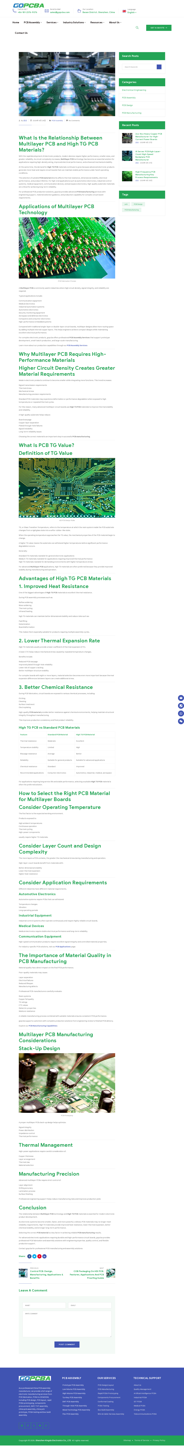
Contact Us (21, 33)
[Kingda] (29, 5)
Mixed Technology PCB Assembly (76, 1410)
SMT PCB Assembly (70, 1401)
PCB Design (127, 105)
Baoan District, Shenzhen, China (99, 12)
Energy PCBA (139, 1410)
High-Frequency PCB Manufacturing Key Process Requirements (146, 175)
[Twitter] (34, 1256)
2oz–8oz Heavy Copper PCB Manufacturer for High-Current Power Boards (148, 137)
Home (16, 22)
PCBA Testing (103, 1405)
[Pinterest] (39, 1256)
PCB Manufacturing (131, 113)
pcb (126, 204)
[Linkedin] (22, 1426)
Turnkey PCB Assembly (72, 1397)
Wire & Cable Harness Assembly (111, 1414)
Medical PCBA (139, 1405)
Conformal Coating (105, 1401)
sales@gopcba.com (60, 12)
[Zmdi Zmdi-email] (181, 698)
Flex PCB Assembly (70, 1414)
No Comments (74, 120)
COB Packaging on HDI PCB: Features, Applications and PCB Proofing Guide (87, 1274)
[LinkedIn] (44, 1256)
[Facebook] (29, 1256)
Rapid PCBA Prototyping (108, 1393)
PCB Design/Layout (106, 1385)
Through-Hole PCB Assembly (74, 1405)
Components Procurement (109, 1397)
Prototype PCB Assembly (73, 1385)
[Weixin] (181, 721)
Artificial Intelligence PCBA (145, 1393)
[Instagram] (46, 1426)
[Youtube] (40, 1426)
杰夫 (25, 120)
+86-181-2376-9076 (27, 12)
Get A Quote (157, 28)
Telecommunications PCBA (145, 1414)
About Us (114, 22)
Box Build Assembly (106, 1410)
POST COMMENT (67, 1344)
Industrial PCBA (140, 1397)
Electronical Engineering (134, 90)
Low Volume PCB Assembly (73, 1389)
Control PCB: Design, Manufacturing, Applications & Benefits (46, 1274)
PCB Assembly (32, 22)
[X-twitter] (34, 1426)
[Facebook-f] (28, 1426)
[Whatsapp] (181, 713)
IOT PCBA (138, 1401)
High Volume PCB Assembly (73, 1393)
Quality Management (142, 1389)
